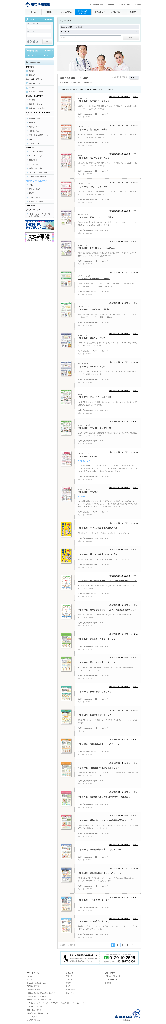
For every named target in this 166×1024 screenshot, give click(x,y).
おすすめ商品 (66, 12)
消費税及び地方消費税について (38, 1013)
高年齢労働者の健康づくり (38, 176)
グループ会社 (70, 993)
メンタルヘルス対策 (36, 152)
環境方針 (111, 4)
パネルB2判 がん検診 (88, 456)
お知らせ (30, 979)
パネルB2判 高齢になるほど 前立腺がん (96, 217)
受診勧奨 (32, 100)
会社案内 (133, 12)
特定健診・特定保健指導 (35, 96)
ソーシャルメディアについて (37, 1006)
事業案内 (69, 986)
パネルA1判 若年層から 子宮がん (93, 129)
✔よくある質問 (124, 4)
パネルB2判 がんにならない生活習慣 (94, 397)
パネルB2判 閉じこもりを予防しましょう (96, 639)
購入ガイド (32, 55)
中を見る (50, 50)
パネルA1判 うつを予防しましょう (93, 921)
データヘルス (34, 164)
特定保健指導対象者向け (38, 108)
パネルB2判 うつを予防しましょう (93, 900)
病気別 (31, 71)
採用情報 (138, 4)
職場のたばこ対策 (35, 168)
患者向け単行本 (91, 89)
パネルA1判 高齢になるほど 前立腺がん (96, 248)
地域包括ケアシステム (37, 127)
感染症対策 (33, 160)
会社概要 (69, 979)
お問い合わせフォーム (112, 976)
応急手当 (82, 89)
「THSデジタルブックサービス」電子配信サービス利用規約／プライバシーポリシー (57, 1003)
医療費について (34, 143)
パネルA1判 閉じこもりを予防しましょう (96, 662)
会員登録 (50, 19)
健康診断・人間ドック (37, 83)
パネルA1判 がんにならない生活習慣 (94, 428)
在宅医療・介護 (34, 118)
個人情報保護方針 (96, 4)
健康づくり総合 (71, 89)
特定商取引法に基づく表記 (36, 983)
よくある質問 (32, 1017)
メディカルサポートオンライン (83, 12)
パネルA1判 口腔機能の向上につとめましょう (98, 768)
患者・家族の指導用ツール (38, 135)
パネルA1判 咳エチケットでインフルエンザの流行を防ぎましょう (107, 610)
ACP (30, 139)
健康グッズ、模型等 (106, 89)
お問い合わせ (116, 12)
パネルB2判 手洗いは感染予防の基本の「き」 (98, 528)
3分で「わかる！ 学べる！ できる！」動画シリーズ (39, 215)
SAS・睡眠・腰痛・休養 (38, 172)
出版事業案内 (70, 989)
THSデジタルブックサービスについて (40, 1000)
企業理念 (69, 976)
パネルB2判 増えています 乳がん (93, 158)
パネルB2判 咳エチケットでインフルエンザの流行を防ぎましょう (107, 581)
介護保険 (32, 123)
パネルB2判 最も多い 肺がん (91, 338)
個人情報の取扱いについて (36, 989)
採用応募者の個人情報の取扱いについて (41, 993)
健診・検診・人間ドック (35, 79)
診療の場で (30, 67)
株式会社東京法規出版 (37, 4)
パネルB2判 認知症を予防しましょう (94, 692)
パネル (62, 89)
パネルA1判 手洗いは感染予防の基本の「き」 (98, 554)
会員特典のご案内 (33, 1020)
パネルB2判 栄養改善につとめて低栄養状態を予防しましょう (105, 797)
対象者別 (32, 75)
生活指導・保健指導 (36, 92)
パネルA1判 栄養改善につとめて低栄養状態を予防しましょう (105, 820)
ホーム (33, 12)
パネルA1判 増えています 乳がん (93, 187)
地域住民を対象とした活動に (119, 97)
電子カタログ (100, 12)
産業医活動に (31, 147)
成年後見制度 (34, 131)
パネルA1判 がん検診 (88, 492)
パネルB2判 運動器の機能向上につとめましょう (99, 849)
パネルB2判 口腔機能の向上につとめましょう (98, 744)
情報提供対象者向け (36, 104)
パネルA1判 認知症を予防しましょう (94, 715)
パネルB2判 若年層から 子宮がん (93, 101)
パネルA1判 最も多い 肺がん (91, 366)
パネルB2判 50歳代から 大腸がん (94, 279)
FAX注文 (47, 55)
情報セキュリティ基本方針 (36, 996)
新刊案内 (49, 12)
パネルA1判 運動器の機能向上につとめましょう (99, 873)
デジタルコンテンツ (33, 210)
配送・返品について (34, 1010)
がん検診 (32, 87)
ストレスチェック (35, 156)
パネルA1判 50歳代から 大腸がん (94, 309)
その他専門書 (31, 206)
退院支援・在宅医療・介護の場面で (38, 113)
